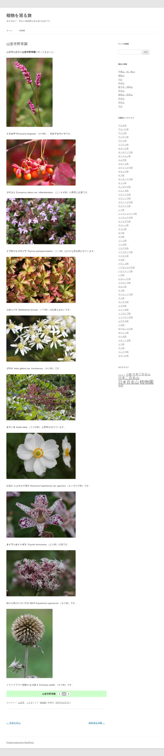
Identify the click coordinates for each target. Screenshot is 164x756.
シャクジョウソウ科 (127, 214)
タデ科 (121, 237)
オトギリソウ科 (125, 152)
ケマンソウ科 (124, 198)
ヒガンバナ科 (124, 279)
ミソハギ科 (123, 309)
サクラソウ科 (124, 206)
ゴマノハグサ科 (125, 202)
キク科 (121, 175)
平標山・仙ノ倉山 (126, 72)
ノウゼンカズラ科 (126, 267)
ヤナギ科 (122, 336)
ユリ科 (121, 344)
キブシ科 (122, 183)
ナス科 (121, 260)
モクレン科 (123, 332)
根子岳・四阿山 (125, 87)
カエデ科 (122, 160)
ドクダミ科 (123, 256)
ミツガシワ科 (124, 313)
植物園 (22, 30)
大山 (120, 79)
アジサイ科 (123, 137)
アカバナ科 (123, 129)
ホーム (9, 30)
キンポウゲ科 (124, 187)
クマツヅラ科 (124, 194)
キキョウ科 (123, 171)
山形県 (21, 702)
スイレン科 (123, 225)
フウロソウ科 (124, 283)
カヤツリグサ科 (125, 167)
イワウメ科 (123, 144)
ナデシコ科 (123, 263)
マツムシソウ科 (125, 294)
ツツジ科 (122, 240)
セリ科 (121, 233)
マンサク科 (123, 302)
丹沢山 (121, 83)
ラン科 (121, 348)
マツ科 (121, 290)
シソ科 (121, 210)
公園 (129, 374)
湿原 (120, 385)
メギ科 (121, 325)
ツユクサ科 (123, 248)
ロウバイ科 (123, 355)
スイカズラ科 (124, 221)
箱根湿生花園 (97, 723)
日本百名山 (128, 382)
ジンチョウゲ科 (125, 217)
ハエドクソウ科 (125, 271)
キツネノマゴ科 (125, 179)
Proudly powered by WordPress (20, 742)
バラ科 (121, 275)
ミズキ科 (122, 306)
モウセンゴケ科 (125, 329)
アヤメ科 (122, 141)
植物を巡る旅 (19, 15)
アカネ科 (122, 125)
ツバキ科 (122, 244)
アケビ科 (122, 133)
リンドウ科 (123, 352)
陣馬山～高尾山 (125, 95)
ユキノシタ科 (124, 340)
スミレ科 (122, 229)
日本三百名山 (141, 374)
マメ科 (121, 298)
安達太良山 (13, 723)
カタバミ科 (123, 164)
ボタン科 (122, 286)
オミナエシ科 (124, 156)
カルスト (121, 375)
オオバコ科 (123, 148)
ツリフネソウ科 (125, 252)
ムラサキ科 (123, 321)
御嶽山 (121, 75)
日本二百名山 (128, 378)
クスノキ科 (123, 190)
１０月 (29, 702)
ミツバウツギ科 (125, 317)
